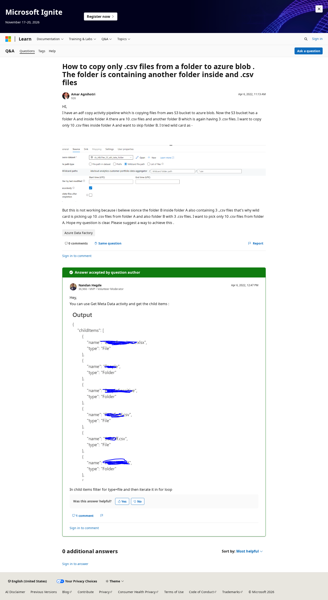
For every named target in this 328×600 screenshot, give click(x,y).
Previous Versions (44, 592)
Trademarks (231, 592)
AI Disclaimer (15, 592)
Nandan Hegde (90, 285)
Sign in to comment (76, 256)
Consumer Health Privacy (137, 592)
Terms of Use (174, 592)
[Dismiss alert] (319, 8)
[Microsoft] (8, 39)
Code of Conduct (201, 592)
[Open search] (305, 39)
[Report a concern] (102, 515)
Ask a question (308, 51)
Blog (65, 592)
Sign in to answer (75, 564)
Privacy (104, 592)
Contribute (86, 592)
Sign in (317, 39)
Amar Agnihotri (83, 94)
